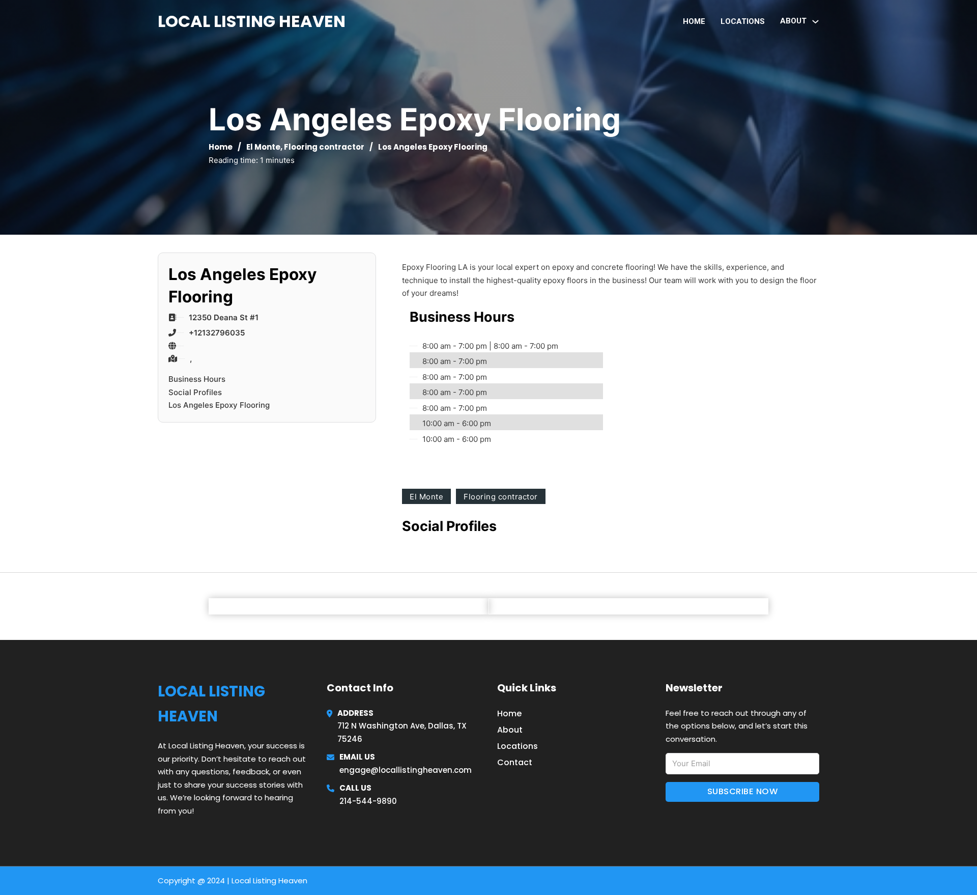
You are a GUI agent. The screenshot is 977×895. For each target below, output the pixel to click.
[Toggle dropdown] (815, 21)
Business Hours (196, 379)
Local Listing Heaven (252, 21)
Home (694, 21)
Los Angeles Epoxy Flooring (219, 405)
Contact (514, 762)
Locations (743, 21)
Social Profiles (195, 392)
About (510, 730)
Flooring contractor (324, 147)
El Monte (263, 147)
